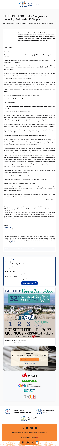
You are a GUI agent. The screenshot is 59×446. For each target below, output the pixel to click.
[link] (34, 437)
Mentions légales (16, 432)
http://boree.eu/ (15, 242)
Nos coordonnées (42, 432)
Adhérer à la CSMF (28, 283)
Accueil (5, 23)
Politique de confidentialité (29, 432)
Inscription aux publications (29, 360)
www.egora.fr (8, 227)
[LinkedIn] (36, 428)
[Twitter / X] (23, 428)
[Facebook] (27, 428)
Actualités (11, 23)
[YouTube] (31, 428)
